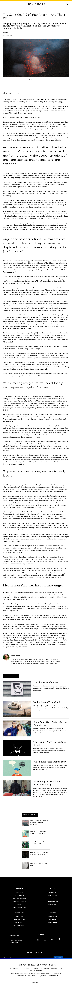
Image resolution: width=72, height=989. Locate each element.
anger (61, 102)
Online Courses (52, 901)
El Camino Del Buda (19, 907)
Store (52, 898)
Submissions (52, 922)
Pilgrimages (52, 904)
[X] (60, 939)
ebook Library (52, 892)
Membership (19, 913)
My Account (19, 922)
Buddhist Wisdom (19, 898)
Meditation (19, 892)
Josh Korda (8, 33)
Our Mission (52, 916)
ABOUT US (52, 913)
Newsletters (52, 895)
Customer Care (19, 919)
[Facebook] (40, 939)
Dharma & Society (19, 901)
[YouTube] (53, 939)
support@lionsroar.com (17, 940)
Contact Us (14, 935)
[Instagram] (46, 939)
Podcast (19, 904)
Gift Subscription (19, 925)
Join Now (19, 916)
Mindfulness (19, 895)
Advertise (52, 919)
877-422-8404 (14, 942)
